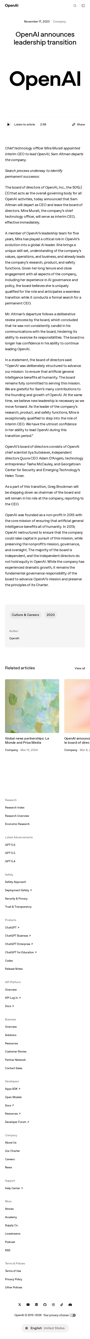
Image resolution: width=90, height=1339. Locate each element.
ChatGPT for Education (20, 953)
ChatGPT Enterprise (19, 944)
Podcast (10, 1242)
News (8, 1167)
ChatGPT (12, 928)
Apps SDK (12, 1089)
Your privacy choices (56, 1315)
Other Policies (13, 1287)
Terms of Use (13, 1271)
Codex (9, 960)
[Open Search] (75, 5)
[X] (19, 1304)
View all (80, 668)
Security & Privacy (16, 898)
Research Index (14, 807)
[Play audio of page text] (8, 124)
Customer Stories (15, 1051)
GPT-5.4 (10, 861)
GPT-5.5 (10, 853)
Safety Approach (15, 881)
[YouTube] (28, 1304)
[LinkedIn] (36, 1304)
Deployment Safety (18, 890)
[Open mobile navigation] (83, 5)
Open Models (13, 1097)
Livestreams (12, 1233)
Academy (11, 1217)
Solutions (10, 1035)
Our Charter (12, 1151)
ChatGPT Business (18, 936)
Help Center (14, 1188)
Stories (9, 1208)
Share (81, 124)
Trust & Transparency (18, 906)
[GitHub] (45, 1304)
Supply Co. (11, 1225)
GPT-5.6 (10, 844)
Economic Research (17, 824)
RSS (7, 1250)
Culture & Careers (25, 615)
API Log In (13, 998)
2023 (51, 615)
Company (59, 21)
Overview (11, 989)
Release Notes (14, 968)
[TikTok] (61, 1304)
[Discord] (70, 1304)
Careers (10, 1159)
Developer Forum (17, 1122)
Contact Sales (13, 1068)
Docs (9, 1006)
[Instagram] (53, 1304)
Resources (11, 1043)
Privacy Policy (13, 1279)
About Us (10, 1142)
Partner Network (15, 1059)
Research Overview (17, 815)
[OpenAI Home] (11, 5)
